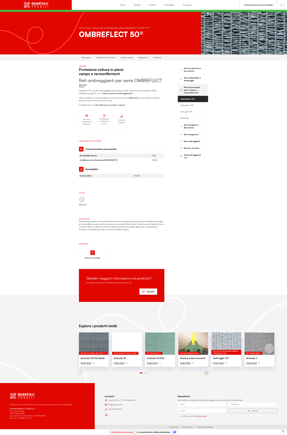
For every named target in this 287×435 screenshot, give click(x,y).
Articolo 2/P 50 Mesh (93, 358)
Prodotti (152, 5)
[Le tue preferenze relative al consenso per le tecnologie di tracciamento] (283, 431)
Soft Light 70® (186, 112)
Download (187, 5)
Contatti (150, 291)
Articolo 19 (120, 358)
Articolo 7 (251, 358)
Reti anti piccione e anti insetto (192, 69)
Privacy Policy (202, 416)
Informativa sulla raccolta (122, 432)
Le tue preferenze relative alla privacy (153, 432)
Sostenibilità (169, 5)
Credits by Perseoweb (205, 427)
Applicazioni (143, 57)
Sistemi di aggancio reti (192, 156)
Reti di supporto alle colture (191, 126)
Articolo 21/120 (155, 358)
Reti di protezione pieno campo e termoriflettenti (118, 28)
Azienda (137, 5)
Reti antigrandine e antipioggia (192, 79)
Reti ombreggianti (192, 141)
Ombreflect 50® (187, 99)
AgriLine (95, 28)
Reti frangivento (191, 134)
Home (122, 5)
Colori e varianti (127, 57)
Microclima (184, 118)
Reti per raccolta (191, 148)
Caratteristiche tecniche (105, 57)
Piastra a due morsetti (192, 358)
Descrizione (86, 57)
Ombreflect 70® (186, 105)
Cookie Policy (188, 427)
